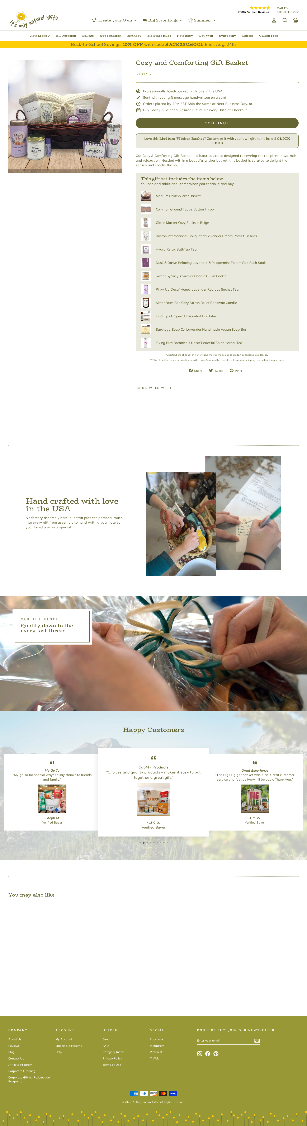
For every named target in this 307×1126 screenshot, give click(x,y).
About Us (15, 1039)
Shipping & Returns (69, 1045)
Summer (202, 20)
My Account (64, 1039)
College (88, 35)
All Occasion (66, 35)
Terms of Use (112, 1064)
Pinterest (156, 1052)
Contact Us (16, 1058)
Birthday (134, 35)
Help (59, 1052)
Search (107, 1039)
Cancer (247, 35)
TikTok (154, 1058)
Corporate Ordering (21, 1071)
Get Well (206, 35)
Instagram (157, 1045)
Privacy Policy (112, 1058)
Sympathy (227, 35)
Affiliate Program (20, 1064)
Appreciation (110, 35)
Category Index (113, 1052)
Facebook (156, 1039)
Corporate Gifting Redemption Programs (29, 1079)
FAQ (106, 1045)
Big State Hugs (163, 20)
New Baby (185, 35)
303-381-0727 (288, 12)
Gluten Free (268, 35)
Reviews (14, 1045)
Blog (11, 1052)
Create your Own (115, 20)
